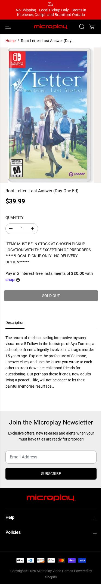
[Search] (82, 26)
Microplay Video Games (55, 571)
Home (10, 41)
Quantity (14, 217)
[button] (8, 27)
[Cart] (92, 26)
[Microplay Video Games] (51, 26)
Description (14, 322)
